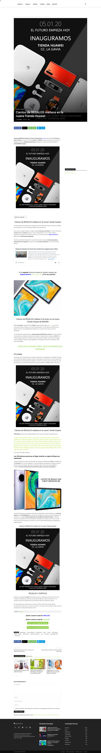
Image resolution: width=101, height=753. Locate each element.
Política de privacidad (70, 751)
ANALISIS (27, 4)
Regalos (20, 633)
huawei (44, 632)
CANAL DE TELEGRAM (42, 627)
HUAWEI (31, 109)
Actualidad (24, 16)
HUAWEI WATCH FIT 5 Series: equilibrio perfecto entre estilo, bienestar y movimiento (53, 672)
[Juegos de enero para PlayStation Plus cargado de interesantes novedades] (42, 729)
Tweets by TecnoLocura (70, 173)
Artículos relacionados (20, 656)
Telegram (46, 619)
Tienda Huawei (17, 635)
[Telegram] (22, 727)
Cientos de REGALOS (31, 632)
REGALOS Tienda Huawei (35, 633)
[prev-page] (15, 676)
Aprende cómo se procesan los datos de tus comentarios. (46, 714)
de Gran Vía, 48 (30, 274)
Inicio (15, 16)
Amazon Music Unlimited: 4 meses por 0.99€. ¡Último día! (51, 650)
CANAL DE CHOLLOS (42, 623)
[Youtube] (30, 727)
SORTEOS (42, 4)
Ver (25, 217)
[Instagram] (19, 727)
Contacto (85, 751)
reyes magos (46, 633)
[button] (85, 4)
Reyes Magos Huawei (54, 633)
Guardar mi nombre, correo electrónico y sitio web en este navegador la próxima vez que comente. (37, 708)
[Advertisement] (50, 12)
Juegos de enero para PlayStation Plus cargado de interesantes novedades (53, 729)
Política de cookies (78, 751)
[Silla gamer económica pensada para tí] (42, 736)
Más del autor (29, 656)
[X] (26, 727)
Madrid (15, 633)
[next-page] (17, 676)
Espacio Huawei (39, 632)
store (51, 325)
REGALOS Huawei (26, 633)
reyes (42, 633)
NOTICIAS (20, 4)
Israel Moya (19, 119)
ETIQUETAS (27, 109)
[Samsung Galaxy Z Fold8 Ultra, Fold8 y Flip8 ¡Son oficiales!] (21, 664)
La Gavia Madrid (55, 632)
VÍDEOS (48, 4)
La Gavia (48, 632)
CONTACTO (54, 4)
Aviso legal (63, 751)
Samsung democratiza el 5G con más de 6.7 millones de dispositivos (24, 650)
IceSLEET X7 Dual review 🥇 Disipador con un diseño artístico (53, 742)
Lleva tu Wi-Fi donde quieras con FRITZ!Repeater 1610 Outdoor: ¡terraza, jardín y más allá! (36, 672)
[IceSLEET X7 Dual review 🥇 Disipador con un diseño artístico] (42, 742)
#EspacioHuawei (23, 632)
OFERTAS (35, 4)
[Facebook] (15, 727)
